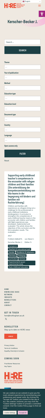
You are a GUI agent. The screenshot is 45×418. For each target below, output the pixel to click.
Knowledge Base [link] (11, 291)
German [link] (22, 259)
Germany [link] (12, 255)
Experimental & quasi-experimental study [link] (17, 263)
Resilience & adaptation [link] (26, 252)
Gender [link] (12, 252)
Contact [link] (8, 305)
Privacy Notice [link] (9, 345)
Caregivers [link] (13, 246)
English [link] (27, 1)
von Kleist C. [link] (29, 239)
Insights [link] (8, 297)
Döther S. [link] (28, 242)
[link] (42, 14)
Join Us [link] (10, 336)
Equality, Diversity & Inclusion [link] (14, 351)
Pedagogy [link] (22, 255)
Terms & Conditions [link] (11, 348)
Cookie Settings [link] (9, 412)
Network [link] (8, 294)
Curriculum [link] (13, 259)
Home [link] (6, 289)
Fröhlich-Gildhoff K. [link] (15, 239)
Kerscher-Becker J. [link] (15, 242)
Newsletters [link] (10, 299)
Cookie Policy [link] (22, 405)
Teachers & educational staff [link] (19, 249)
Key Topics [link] (8, 366)
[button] (39, 5)
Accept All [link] (22, 412)
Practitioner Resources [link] (12, 363)
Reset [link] (6, 160)
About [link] (7, 302)
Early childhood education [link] (18, 267)
